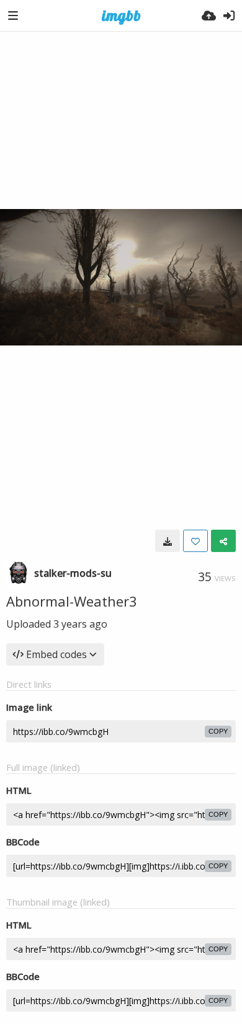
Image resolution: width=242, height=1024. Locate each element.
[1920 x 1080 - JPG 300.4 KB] (167, 541)
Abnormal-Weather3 (71, 601)
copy (218, 731)
